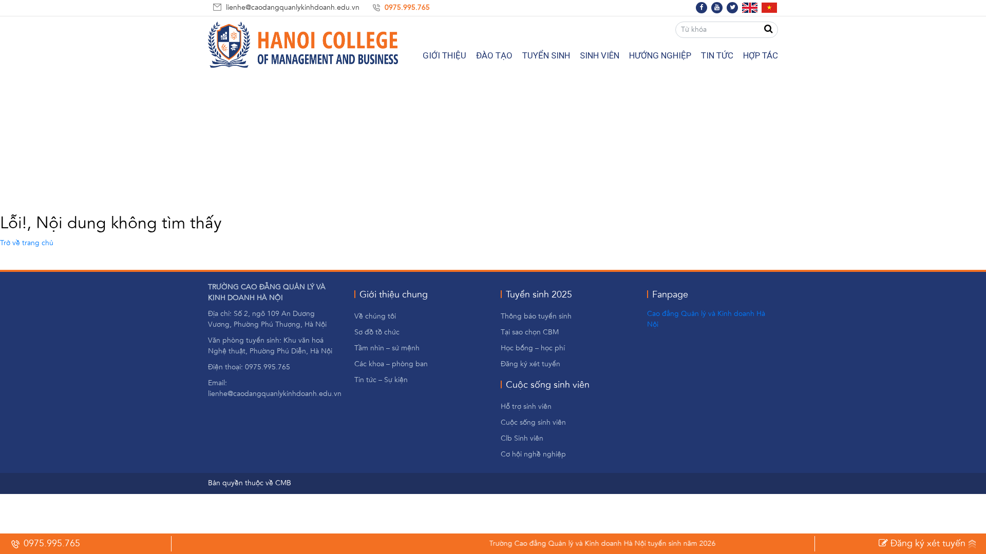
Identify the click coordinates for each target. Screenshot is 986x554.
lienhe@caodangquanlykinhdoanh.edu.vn (292, 7)
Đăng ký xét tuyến (926, 543)
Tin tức (717, 55)
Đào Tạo (494, 55)
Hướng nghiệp (660, 55)
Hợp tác (760, 55)
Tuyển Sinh (546, 55)
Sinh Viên (599, 55)
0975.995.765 (407, 7)
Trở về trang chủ (26, 243)
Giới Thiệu (444, 55)
